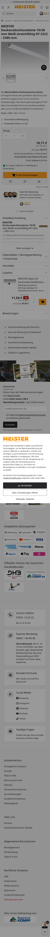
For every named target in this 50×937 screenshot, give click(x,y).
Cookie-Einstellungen (12, 478)
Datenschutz (20, 499)
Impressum (30, 499)
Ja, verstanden (25, 485)
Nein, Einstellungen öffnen (25, 492)
